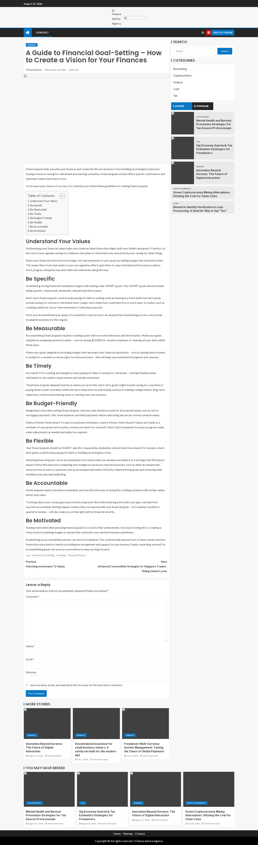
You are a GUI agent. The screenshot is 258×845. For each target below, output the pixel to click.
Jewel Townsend (100, 759)
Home (117, 833)
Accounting (180, 69)
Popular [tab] (203, 106)
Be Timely (35, 213)
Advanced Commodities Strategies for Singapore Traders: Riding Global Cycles (132, 566)
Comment (32, 596)
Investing (61, 555)
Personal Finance (77, 555)
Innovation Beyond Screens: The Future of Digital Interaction (44, 747)
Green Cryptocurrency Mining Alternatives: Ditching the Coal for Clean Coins (208, 815)
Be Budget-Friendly (41, 218)
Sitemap (128, 833)
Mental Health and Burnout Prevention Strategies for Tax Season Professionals (213, 124)
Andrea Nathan (54, 755)
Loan (176, 89)
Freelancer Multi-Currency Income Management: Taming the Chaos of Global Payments (144, 747)
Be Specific (36, 205)
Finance (32, 45)
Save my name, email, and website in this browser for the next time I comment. (76, 685)
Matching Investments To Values (45, 564)
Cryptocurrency (182, 75)
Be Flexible (36, 222)
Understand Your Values (43, 201)
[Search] (203, 32)
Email (30, 659)
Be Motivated (37, 230)
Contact (42, 32)
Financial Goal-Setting (43, 555)
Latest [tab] (179, 106)
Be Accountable (39, 226)
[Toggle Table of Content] (60, 196)
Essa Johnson (35, 69)
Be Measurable (38, 209)
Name (30, 646)
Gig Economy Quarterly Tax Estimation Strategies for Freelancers (214, 149)
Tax (175, 95)
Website (31, 672)
